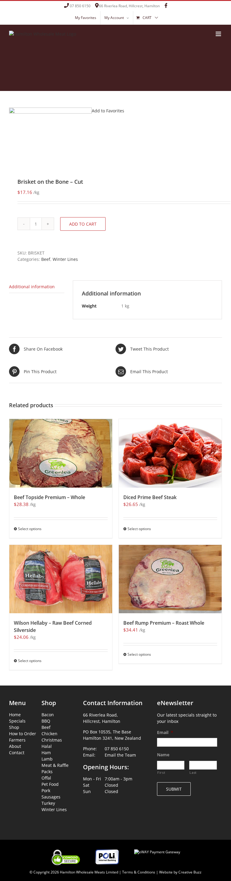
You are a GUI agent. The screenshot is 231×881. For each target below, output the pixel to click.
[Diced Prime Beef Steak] (170, 453)
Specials (17, 721)
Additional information (32, 286)
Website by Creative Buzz (180, 872)
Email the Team (120, 755)
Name (163, 755)
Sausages (51, 797)
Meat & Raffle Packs (55, 768)
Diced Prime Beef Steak (150, 497)
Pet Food (50, 784)
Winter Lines (65, 259)
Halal (47, 746)
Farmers (17, 740)
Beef (45, 259)
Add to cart (83, 224)
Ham (46, 752)
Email (165, 732)
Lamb (47, 759)
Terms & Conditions (138, 872)
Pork (46, 790)
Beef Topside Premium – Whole (49, 497)
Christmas (52, 740)
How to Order (22, 733)
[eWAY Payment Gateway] (157, 848)
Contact (16, 752)
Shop (14, 727)
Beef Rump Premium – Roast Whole (163, 623)
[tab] (36, 286)
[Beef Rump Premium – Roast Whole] (170, 579)
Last (193, 772)
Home (15, 714)
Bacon (48, 714)
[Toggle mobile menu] (219, 34)
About (15, 746)
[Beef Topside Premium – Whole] (60, 453)
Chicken (49, 733)
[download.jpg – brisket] (115, 135)
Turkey (48, 803)
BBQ (46, 721)
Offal (46, 778)
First (161, 772)
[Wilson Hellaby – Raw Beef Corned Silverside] (60, 579)
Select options (30, 528)
